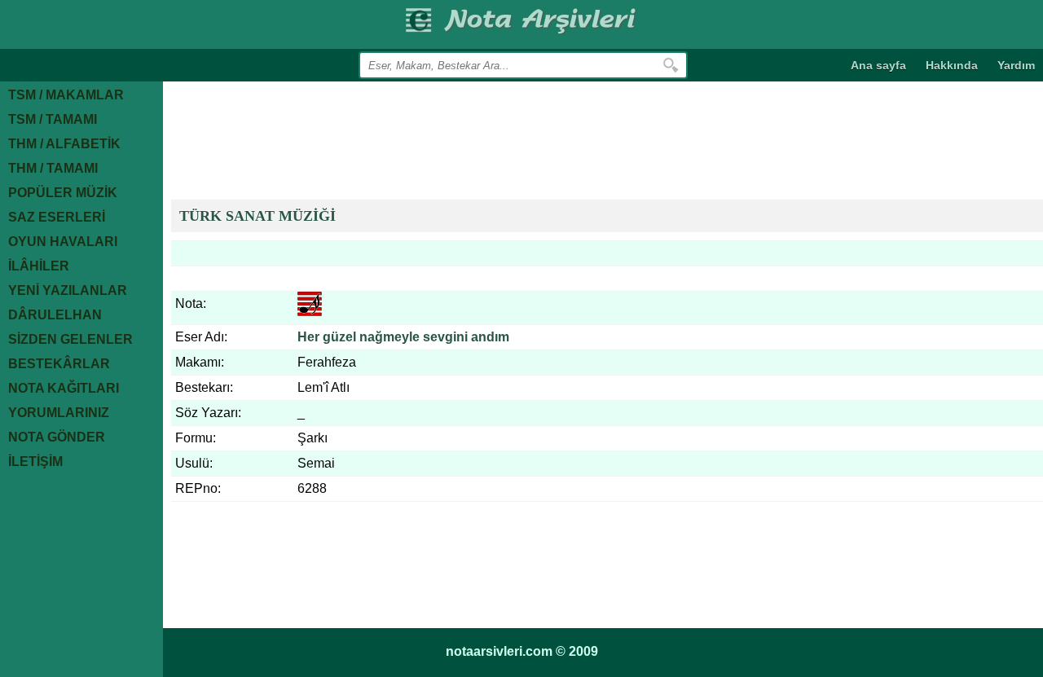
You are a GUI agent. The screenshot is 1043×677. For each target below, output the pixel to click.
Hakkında (952, 65)
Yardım (1016, 65)
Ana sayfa (878, 65)
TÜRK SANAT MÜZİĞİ (257, 216)
